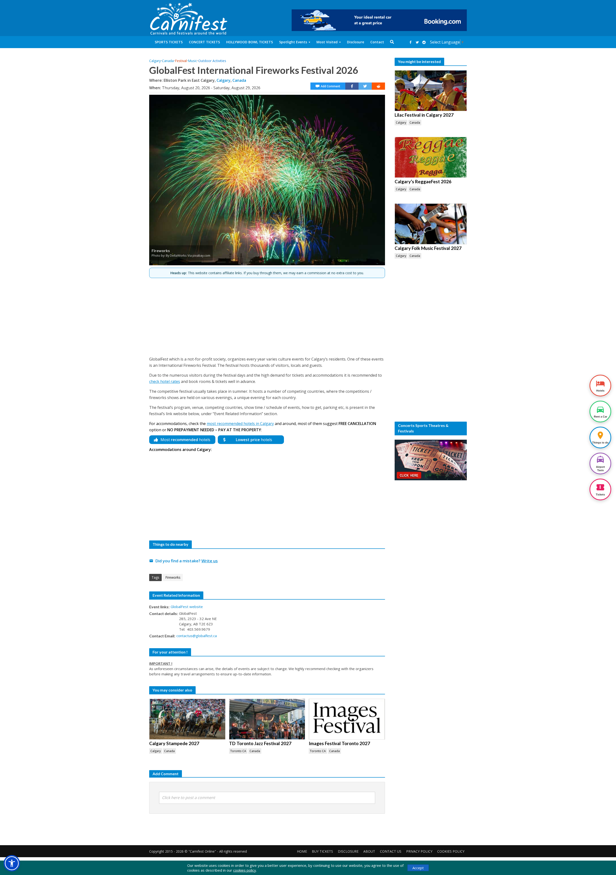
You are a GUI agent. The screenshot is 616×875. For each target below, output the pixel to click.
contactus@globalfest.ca (196, 635)
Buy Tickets (322, 851)
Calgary (155, 60)
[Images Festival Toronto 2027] (347, 719)
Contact (377, 42)
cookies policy (244, 870)
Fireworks (172, 577)
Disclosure (355, 42)
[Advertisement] (267, 315)
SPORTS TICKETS (169, 42)
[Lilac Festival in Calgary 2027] (431, 90)
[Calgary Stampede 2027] (187, 719)
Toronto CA (238, 751)
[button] (12, 863)
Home (302, 851)
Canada (168, 60)
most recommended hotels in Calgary (240, 423)
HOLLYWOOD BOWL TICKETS (249, 42)
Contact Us (390, 851)
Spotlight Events (293, 42)
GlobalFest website (187, 606)
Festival (181, 60)
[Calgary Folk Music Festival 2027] (431, 223)
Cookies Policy (450, 851)
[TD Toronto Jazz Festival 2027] (267, 719)
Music (192, 60)
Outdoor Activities (212, 60)
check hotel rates (164, 381)
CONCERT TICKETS (204, 42)
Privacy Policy (419, 851)
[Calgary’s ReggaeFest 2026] (431, 157)
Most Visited (327, 42)
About (369, 851)
